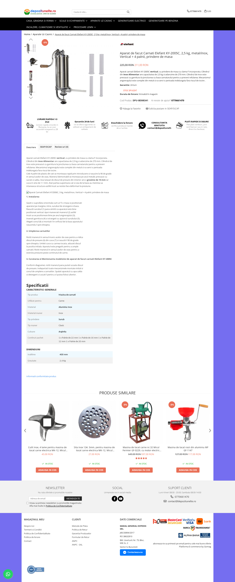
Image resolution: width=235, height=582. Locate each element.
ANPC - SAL (77, 544)
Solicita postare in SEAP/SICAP (163, 108)
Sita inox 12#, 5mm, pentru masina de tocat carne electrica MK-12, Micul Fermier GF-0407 (94, 449)
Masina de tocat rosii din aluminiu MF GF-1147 (188, 449)
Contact (27, 541)
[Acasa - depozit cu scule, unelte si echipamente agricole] (40, 12)
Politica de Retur (79, 529)
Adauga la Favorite (131, 108)
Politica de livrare (32, 537)
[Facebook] (114, 499)
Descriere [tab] (31, 147)
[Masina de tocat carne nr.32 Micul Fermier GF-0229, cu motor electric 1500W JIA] (141, 422)
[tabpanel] (77, 76)
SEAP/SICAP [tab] (46, 146)
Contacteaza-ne (135, 552)
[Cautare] (128, 12)
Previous (30, 40)
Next (30, 97)
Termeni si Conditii (33, 529)
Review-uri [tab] (61, 146)
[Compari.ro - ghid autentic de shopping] (36, 569)
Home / (28, 34)
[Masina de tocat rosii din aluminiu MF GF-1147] (188, 422)
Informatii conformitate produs (41, 376)
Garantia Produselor (81, 533)
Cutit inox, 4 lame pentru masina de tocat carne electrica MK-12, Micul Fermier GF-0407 (47, 449)
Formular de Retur (80, 537)
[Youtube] (120, 499)
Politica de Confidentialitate (59, 505)
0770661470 (181, 496)
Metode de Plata (80, 526)
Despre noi (29, 526)
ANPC (74, 541)
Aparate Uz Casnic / (43, 34)
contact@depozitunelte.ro (181, 501)
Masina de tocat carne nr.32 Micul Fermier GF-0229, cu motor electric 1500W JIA (141, 449)
